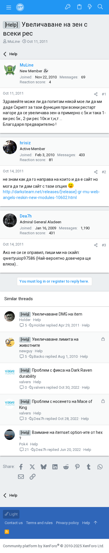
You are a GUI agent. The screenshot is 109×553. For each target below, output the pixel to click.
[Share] (96, 94)
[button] (9, 7)
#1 (104, 94)
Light (13, 514)
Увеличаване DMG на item (57, 314)
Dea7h (39, 419)
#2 (104, 172)
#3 (104, 245)
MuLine (14, 41)
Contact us (14, 523)
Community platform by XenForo (53, 546)
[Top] (95, 523)
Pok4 (23, 444)
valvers (25, 382)
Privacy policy (67, 523)
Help (37, 320)
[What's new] (90, 7)
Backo (39, 356)
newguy (25, 351)
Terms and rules (39, 523)
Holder (25, 320)
